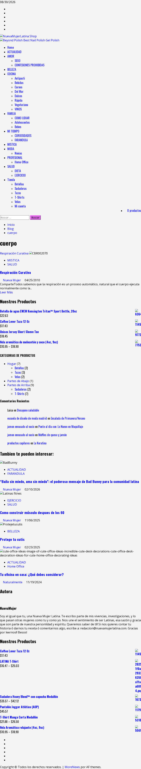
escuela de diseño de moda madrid (27, 418)
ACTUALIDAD (14, 52)
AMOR (10, 56)
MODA (10, 149)
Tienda (11, 179)
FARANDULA (21, 140)
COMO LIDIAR (22, 118)
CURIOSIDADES (23, 135)
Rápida (18, 100)
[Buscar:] (15, 217)
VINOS (18, 109)
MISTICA (12, 144)
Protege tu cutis (12, 539)
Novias (18, 153)
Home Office (21, 162)
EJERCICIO (20, 175)
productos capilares (18, 443)
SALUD (11, 166)
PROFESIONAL (14, 157)
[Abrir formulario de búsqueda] (1, 213)
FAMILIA (11, 113)
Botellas (19, 184)
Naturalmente (13, 582)
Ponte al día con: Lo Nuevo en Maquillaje (60, 426)
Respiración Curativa (14, 253)
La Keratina (40, 443)
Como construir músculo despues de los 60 (32, 512)
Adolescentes (22, 122)
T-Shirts (19, 197)
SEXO (17, 60)
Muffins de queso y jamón (52, 435)
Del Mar (19, 91)
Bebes (18, 127)
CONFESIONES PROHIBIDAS (29, 65)
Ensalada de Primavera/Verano (68, 418)
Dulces (18, 96)
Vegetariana (21, 105)
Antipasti (20, 78)
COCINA (11, 74)
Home (10, 47)
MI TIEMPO (13, 131)
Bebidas (19, 82)
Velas (18, 202)
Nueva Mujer (12, 280)
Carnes (18, 87)
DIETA (18, 171)
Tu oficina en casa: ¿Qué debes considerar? (32, 574)
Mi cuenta (20, 206)
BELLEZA (11, 69)
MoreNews (72, 767)
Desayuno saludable (28, 410)
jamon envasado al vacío (20, 426)
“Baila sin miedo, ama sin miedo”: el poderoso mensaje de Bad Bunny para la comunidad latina (69, 481)
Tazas (18, 193)
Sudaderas (21, 188)
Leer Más (6, 292)
